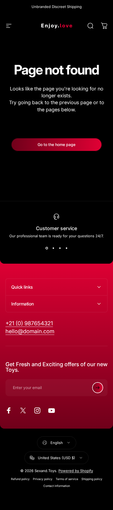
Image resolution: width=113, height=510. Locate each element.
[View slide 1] (46, 248)
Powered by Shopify (75, 470)
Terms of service (67, 479)
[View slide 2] (53, 248)
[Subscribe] (97, 387)
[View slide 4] (66, 248)
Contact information (56, 486)
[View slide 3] (59, 248)
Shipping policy (91, 479)
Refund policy (20, 479)
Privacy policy (42, 479)
